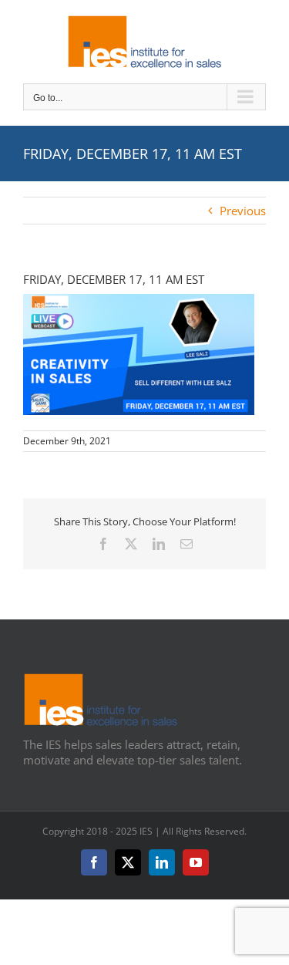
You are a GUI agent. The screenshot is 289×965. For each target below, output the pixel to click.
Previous (243, 210)
